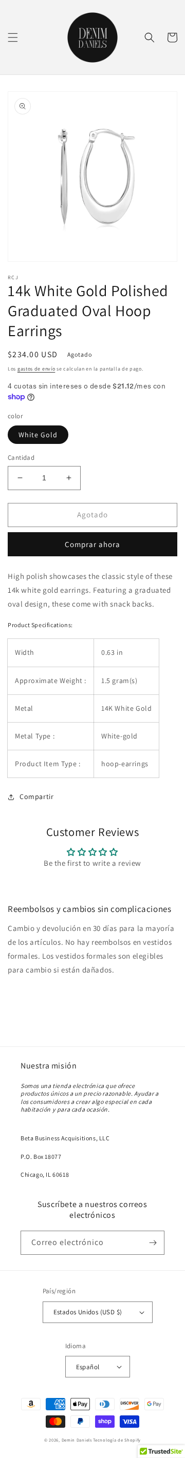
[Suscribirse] (152, 1243)
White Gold (38, 434)
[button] (13, 37)
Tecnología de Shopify (117, 1440)
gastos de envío (36, 368)
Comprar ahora (92, 544)
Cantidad (21, 457)
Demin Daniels (77, 1440)
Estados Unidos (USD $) (87, 1312)
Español (88, 1367)
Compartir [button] (36, 796)
